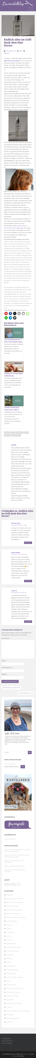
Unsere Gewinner (10, 839)
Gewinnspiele (11, 943)
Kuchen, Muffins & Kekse (15, 977)
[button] (6, 313)
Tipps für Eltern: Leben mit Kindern (18, 1011)
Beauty (13, 432)
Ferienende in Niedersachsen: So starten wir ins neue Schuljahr (17, 850)
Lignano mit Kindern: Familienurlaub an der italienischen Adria (17, 856)
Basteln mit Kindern (13, 914)
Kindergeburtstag (12, 970)
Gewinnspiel (20, 432)
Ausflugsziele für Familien (15, 899)
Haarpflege (8, 435)
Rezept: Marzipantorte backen (14, 866)
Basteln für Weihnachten (15, 910)
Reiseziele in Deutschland (15, 988)
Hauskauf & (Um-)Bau (14, 947)
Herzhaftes (10, 955)
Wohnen (9, 1022)
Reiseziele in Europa (13, 992)
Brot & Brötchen (12, 921)
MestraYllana (15, 523)
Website (4, 674)
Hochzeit (9, 958)
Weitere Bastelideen (13, 1018)
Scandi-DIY (10, 1000)
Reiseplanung (11, 985)
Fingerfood (10, 932)
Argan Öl (7, 432)
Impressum (13, 1054)
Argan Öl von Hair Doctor (11, 61)
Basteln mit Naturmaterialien (16, 917)
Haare (26, 432)
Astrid (20, 51)
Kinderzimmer (11, 973)
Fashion (9, 928)
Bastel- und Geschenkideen (15, 902)
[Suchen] (30, 752)
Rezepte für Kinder (13, 996)
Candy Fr (14, 591)
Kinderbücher (11, 966)
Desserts (9, 925)
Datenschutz (19, 1054)
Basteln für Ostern (13, 906)
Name (3, 661)
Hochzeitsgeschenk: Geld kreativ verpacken (14, 870)
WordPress (21, 1056)
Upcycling (10, 1015)
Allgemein (7, 53)
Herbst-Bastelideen (13, 951)
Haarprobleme (16, 435)
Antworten (28, 542)
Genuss (9, 940)
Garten (9, 936)
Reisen (9, 981)
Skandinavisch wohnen (14, 1003)
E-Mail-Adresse (6, 667)
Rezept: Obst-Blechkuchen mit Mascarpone (14, 861)
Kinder (9, 962)
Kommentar (5, 638)
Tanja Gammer (15, 552)
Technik (9, 1007)
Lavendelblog (5, 1054)
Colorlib (32, 1054)
